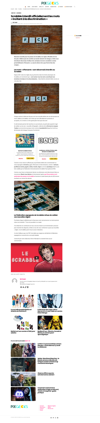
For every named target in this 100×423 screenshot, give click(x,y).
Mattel (23, 274)
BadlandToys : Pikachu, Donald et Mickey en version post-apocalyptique (49, 332)
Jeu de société (16, 274)
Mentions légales (52, 405)
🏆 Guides (60, 6)
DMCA (49, 407)
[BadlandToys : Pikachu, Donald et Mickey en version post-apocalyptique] (50, 323)
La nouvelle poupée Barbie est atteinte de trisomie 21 (21, 310)
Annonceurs (42, 407)
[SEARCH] (74, 7)
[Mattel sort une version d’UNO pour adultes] (23, 323)
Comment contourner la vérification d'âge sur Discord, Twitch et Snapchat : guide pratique (48, 390)
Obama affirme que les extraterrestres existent (46, 374)
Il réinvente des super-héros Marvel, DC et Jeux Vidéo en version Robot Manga (50, 311)
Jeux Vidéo (34, 6)
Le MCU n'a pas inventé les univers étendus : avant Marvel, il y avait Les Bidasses (49, 345)
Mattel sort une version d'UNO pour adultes (23, 332)
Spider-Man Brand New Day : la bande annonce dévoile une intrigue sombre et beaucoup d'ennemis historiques (48, 360)
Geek (29, 6)
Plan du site (50, 408)
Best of (27, 341)
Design (47, 6)
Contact (42, 408)
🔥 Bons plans (68, 6)
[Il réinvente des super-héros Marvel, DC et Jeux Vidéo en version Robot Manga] (50, 301)
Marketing (53, 6)
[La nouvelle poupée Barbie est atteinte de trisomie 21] (23, 301)
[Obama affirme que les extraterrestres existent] (23, 379)
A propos (42, 405)
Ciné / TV (41, 6)
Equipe (41, 410)
